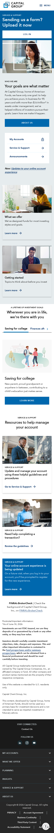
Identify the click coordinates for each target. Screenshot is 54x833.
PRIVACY (11, 813)
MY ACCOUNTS (27, 753)
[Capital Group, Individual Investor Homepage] (18, 5)
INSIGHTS (27, 779)
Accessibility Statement (19, 827)
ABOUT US (27, 797)
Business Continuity (26, 818)
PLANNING (27, 770)
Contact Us (27, 729)
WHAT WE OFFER (27, 762)
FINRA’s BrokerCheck (30, 611)
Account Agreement (33, 813)
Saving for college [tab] (16, 328)
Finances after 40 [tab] (40, 328)
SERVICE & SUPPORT (27, 788)
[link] (27, 217)
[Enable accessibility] (45, 826)
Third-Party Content (27, 822)
